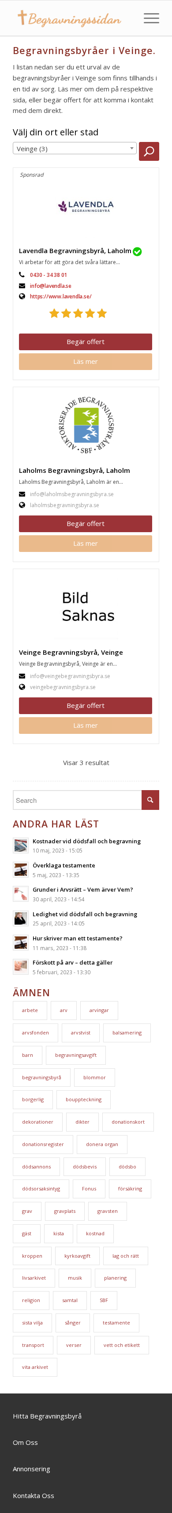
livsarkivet (34, 1277)
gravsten (107, 1211)
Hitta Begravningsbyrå (47, 1415)
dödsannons (36, 1166)
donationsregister (43, 1144)
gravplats (64, 1211)
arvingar (99, 1010)
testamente (116, 1322)
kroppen (32, 1255)
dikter (82, 1121)
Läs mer (85, 361)
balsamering (127, 1032)
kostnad (95, 1233)
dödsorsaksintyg (41, 1188)
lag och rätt (125, 1255)
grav (27, 1211)
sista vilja (32, 1322)
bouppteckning (83, 1099)
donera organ (102, 1144)
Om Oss (25, 1442)
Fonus (89, 1188)
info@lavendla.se (50, 286)
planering (115, 1277)
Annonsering (31, 1468)
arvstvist (80, 1032)
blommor (94, 1077)
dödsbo (127, 1166)
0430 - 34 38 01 (48, 275)
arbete (30, 1010)
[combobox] (75, 148)
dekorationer (37, 1121)
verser (74, 1345)
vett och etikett (122, 1345)
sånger (73, 1322)
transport (33, 1345)
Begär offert (86, 341)
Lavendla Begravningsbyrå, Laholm (75, 250)
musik (75, 1277)
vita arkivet (35, 1367)
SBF (104, 1300)
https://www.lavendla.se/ (60, 296)
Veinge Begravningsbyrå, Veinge (71, 652)
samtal (70, 1300)
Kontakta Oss (33, 1495)
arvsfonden (35, 1032)
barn (27, 1055)
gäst (26, 1233)
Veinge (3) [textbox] (32, 148)
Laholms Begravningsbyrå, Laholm (74, 470)
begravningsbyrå (41, 1077)
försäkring (130, 1188)
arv (63, 1010)
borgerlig (33, 1099)
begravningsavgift (76, 1055)
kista (58, 1233)
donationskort (128, 1121)
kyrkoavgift (77, 1255)
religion (31, 1300)
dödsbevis (85, 1166)
